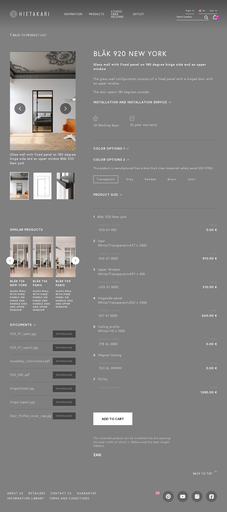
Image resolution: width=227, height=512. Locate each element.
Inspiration (73, 14)
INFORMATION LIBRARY (25, 498)
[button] (23, 325)
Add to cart (113, 419)
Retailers (37, 493)
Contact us (61, 493)
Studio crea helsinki (117, 14)
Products (96, 14)
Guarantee (86, 493)
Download (64, 333)
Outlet (138, 14)
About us (15, 493)
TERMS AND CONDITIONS (69, 498)
